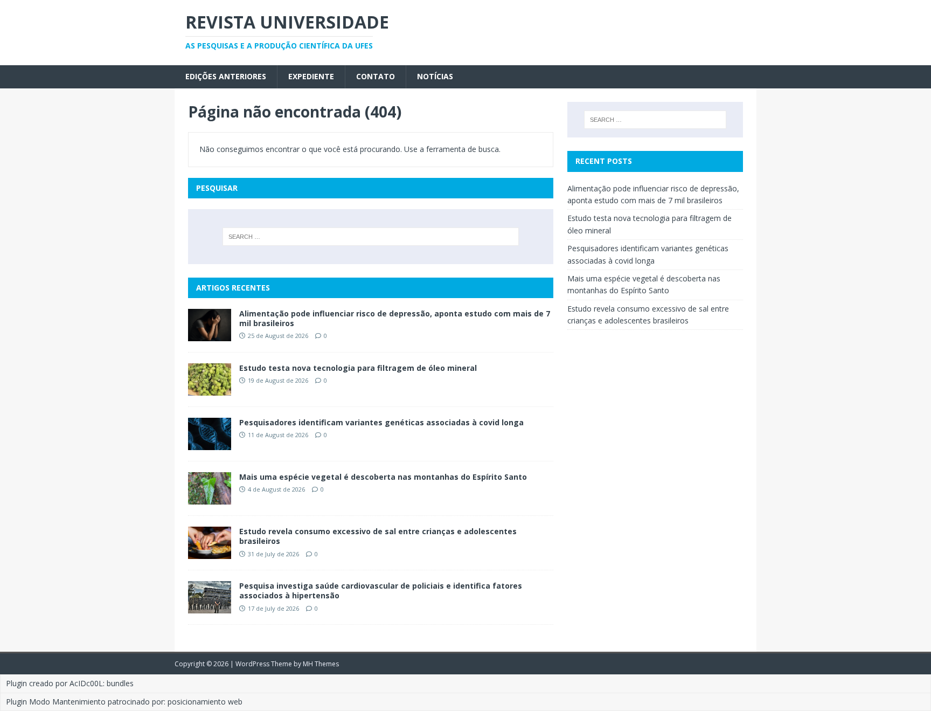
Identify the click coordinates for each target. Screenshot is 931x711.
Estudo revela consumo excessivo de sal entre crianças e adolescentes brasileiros (378, 536)
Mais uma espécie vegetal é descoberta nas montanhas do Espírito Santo (383, 477)
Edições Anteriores (225, 76)
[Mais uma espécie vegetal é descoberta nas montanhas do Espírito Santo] (209, 498)
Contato (375, 76)
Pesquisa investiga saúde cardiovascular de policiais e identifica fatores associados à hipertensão (380, 590)
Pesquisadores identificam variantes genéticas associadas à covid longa (382, 422)
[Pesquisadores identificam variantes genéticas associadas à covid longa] (209, 444)
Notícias (435, 76)
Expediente (311, 76)
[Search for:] (370, 236)
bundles (120, 683)
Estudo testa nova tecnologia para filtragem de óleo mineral (358, 368)
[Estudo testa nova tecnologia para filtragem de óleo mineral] (209, 389)
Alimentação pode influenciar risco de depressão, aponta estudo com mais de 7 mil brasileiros (394, 318)
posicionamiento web (205, 701)
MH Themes (321, 663)
